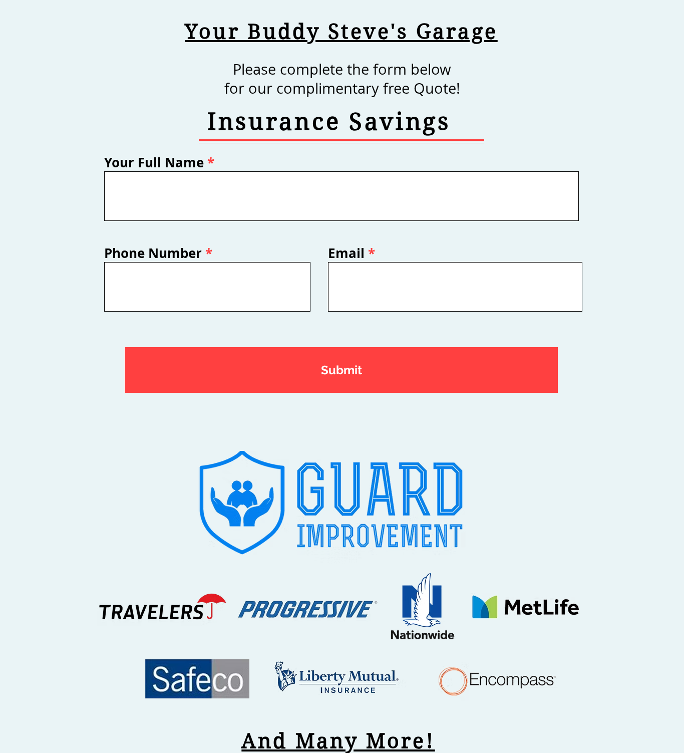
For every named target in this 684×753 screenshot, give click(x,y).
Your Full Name (154, 162)
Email (346, 253)
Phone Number (153, 253)
